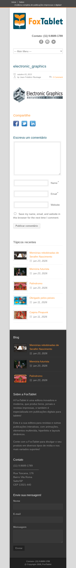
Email (54, 193)
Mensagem (19, 527)
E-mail (17, 513)
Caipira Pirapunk (39, 312)
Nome (16, 500)
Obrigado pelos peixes (42, 297)
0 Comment (58, 77)
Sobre (21, 2)
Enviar (18, 548)
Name (54, 183)
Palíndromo (36, 283)
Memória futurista (39, 269)
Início (13, 2)
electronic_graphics (29, 66)
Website (55, 204)
